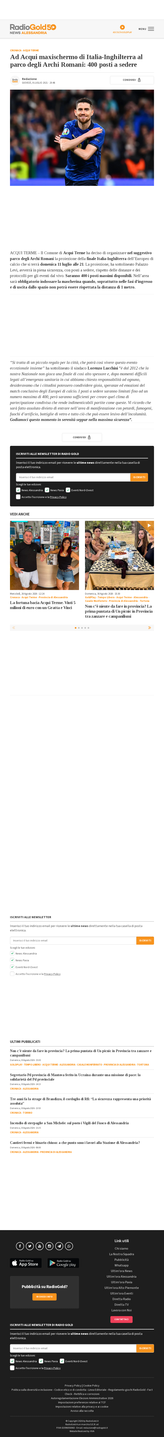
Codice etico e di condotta (70, 1390)
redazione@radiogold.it (95, 1428)
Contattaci (121, 1319)
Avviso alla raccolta (82, 1411)
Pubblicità (121, 1260)
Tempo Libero (106, 597)
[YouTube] (40, 1246)
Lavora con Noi (121, 1310)
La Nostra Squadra (121, 1254)
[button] (150, 628)
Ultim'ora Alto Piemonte (121, 1288)
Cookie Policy (91, 1386)
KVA (92, 1431)
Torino (27, 1113)
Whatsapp (122, 1265)
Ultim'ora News (121, 1271)
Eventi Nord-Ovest (82, 490)
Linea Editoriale (97, 1390)
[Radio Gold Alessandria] (33, 28)
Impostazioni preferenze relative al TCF (82, 1403)
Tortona (145, 601)
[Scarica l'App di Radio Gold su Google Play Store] (63, 1263)
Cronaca (15, 51)
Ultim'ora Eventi (121, 1293)
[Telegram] (59, 1246)
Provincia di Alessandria (53, 597)
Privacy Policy (58, 497)
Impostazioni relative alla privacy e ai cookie (82, 1407)
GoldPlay (90, 597)
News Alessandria (32, 490)
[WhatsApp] (69, 1246)
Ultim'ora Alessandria (121, 1276)
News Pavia (57, 490)
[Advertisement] (82, 218)
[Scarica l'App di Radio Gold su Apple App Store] (26, 1263)
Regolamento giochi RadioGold (126, 1390)
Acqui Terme (31, 51)
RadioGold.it (92, 1421)
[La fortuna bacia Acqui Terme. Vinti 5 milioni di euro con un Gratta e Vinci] (44, 555)
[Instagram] (49, 1246)
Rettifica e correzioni (86, 1394)
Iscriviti (139, 477)
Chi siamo (121, 1248)
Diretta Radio (121, 1299)
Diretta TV (121, 1304)
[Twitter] (30, 1246)
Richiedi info (44, 1296)
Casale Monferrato (96, 601)
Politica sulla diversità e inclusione (32, 1390)
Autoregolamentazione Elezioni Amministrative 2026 (82, 1398)
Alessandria (141, 597)
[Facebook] (20, 1246)
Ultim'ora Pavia (121, 1282)
